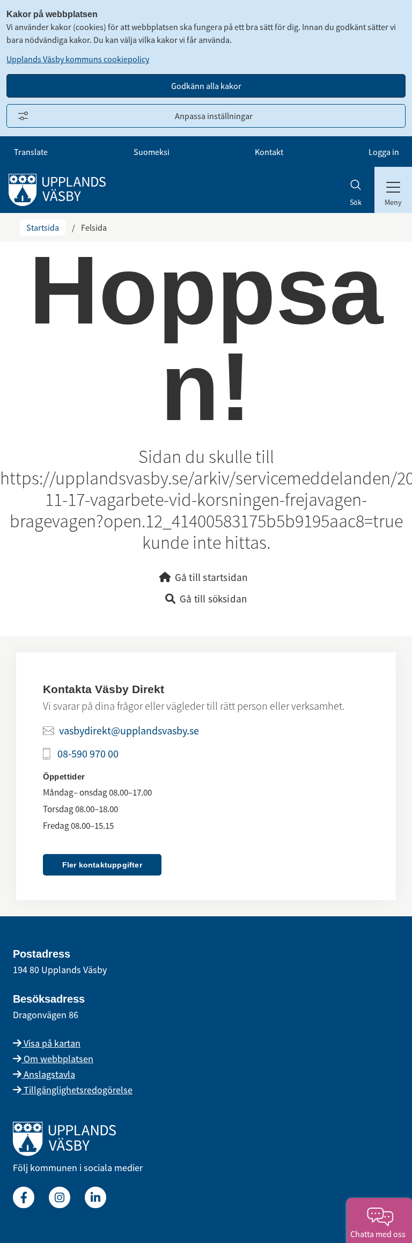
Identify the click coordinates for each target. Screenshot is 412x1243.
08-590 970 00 (88, 753)
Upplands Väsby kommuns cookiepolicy (77, 59)
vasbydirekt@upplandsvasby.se (129, 730)
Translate (31, 151)
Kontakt (269, 151)
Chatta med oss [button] (379, 1234)
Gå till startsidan (211, 577)
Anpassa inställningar (214, 116)
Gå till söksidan (213, 598)
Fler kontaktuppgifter (102, 864)
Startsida (42, 227)
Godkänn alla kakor (206, 85)
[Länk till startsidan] (64, 1152)
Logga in (384, 151)
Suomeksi (152, 151)
